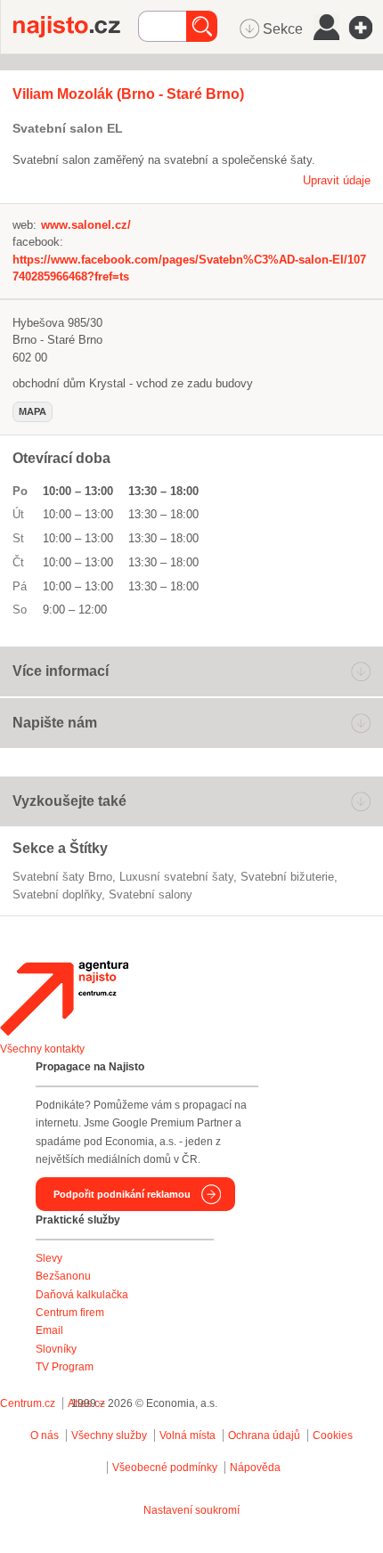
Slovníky (56, 1349)
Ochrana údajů (264, 1435)
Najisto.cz (75, 26)
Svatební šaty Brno (62, 876)
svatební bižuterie (287, 876)
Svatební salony (150, 894)
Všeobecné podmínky (164, 1467)
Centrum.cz (27, 1403)
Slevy (49, 1258)
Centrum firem (70, 1312)
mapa (32, 411)
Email (49, 1330)
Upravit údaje (337, 180)
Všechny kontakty (42, 1049)
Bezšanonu (63, 1276)
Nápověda (255, 1467)
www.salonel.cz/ (86, 225)
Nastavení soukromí (191, 1510)
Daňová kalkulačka (82, 1295)
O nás (44, 1435)
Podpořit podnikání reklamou (122, 1194)
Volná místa (187, 1435)
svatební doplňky (57, 894)
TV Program (65, 1367)
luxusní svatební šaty (176, 876)
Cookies (333, 1435)
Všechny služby (110, 1435)
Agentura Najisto (64, 998)
